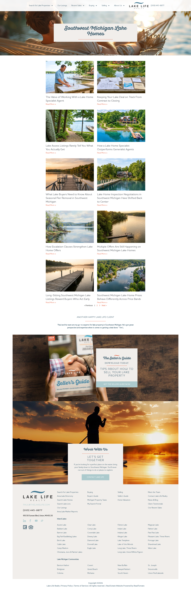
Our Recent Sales (155, 508)
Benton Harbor (63, 565)
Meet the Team (154, 492)
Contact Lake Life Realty (157, 496)
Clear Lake (91, 525)
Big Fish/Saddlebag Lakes (67, 537)
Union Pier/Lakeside (155, 573)
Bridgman (61, 569)
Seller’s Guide (123, 496)
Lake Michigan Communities (68, 559)
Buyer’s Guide (92, 496)
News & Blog (153, 500)
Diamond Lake (92, 540)
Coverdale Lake (93, 533)
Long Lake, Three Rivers (127, 548)
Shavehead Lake (154, 544)
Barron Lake (62, 533)
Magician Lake (153, 525)
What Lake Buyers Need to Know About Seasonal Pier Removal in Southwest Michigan (69, 198)
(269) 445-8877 (157, 6)
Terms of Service (81, 586)
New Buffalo (122, 565)
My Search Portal (94, 504)
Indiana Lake (122, 533)
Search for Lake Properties (39, 6)
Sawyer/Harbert (124, 569)
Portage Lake (153, 540)
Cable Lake (61, 544)
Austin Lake (61, 525)
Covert (90, 565)
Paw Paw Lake (153, 533)
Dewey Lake (92, 537)
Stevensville (152, 569)
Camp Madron (62, 548)
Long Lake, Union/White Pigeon (130, 552)
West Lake (152, 548)
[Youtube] (36, 520)
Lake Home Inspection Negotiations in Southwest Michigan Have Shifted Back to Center (119, 198)
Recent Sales (76, 6)
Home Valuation (124, 500)
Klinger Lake (122, 537)
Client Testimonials (155, 504)
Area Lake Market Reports (67, 512)
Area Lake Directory (65, 496)
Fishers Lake (122, 525)
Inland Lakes (61, 519)
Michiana (90, 573)
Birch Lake (61, 540)
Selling (104, 6)
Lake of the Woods (125, 544)
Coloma (60, 573)
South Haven (123, 573)
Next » (104, 305)
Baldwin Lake (62, 529)
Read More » (51, 104)
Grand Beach (92, 569)
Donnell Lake (92, 544)
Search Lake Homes (65, 500)
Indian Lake (122, 529)
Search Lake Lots (64, 504)
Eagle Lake (91, 548)
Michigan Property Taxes (97, 500)
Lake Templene (123, 540)
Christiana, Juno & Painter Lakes (69, 552)
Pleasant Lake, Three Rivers (159, 537)
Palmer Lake (152, 529)
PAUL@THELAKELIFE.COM (36, 505)
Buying (91, 6)
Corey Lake (91, 529)
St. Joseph (152, 565)
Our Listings (62, 6)
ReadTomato (139, 586)
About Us (118, 6)
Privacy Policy (67, 586)
